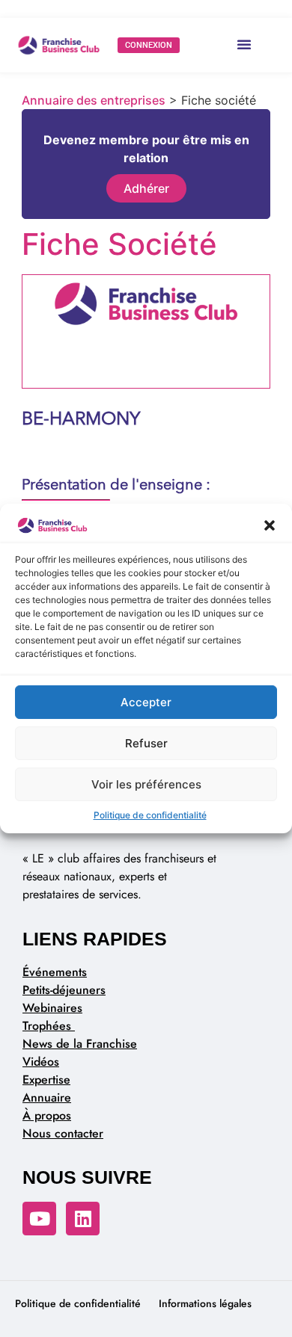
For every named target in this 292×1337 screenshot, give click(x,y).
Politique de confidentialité (150, 815)
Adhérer (146, 188)
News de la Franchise (79, 1043)
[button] (269, 525)
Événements (54, 972)
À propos (46, 1115)
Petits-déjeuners (64, 989)
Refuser (146, 743)
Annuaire (46, 1097)
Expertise (46, 1079)
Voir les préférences (146, 784)
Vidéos (40, 1061)
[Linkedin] (83, 1218)
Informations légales (205, 1303)
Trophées (48, 1025)
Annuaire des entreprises (93, 100)
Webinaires (52, 1007)
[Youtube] (39, 1218)
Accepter (146, 702)
